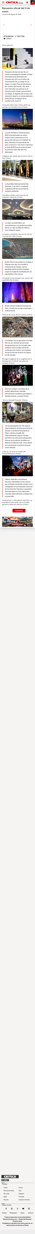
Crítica (5, 1187)
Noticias (4, 1213)
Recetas (6, 1200)
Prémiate (21, 1197)
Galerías (30, 1213)
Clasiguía (21, 1194)
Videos (22, 1213)
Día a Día (6, 1194)
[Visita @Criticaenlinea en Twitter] (12, 1208)
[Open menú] (3, 2)
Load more (19, 511)
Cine (20, 1191)
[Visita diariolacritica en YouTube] (23, 1208)
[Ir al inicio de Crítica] (14, 2)
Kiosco (21, 1187)
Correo (8, 38)
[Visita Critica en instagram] (29, 1208)
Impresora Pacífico (24, 1200)
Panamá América (9, 1191)
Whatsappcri (13, 1213)
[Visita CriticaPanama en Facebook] (6, 1208)
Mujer (5, 1197)
